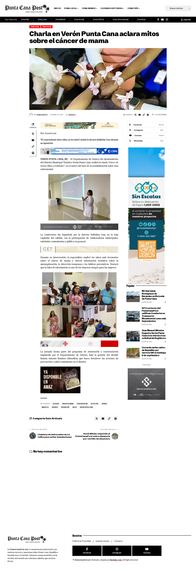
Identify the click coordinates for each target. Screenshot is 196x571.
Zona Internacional (120, 19)
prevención (65, 407)
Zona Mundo (60, 19)
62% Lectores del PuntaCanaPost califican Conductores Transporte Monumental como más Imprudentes (154, 314)
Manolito (45, 407)
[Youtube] (146, 135)
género (104, 403)
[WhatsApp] (146, 140)
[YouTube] (162, 19)
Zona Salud (46, 26)
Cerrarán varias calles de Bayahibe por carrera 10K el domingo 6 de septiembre (154, 351)
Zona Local (42, 19)
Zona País (25, 19)
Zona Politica (98, 19)
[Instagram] (167, 19)
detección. (95, 403)
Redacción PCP (42, 114)
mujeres (55, 407)
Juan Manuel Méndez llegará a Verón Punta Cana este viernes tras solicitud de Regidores (154, 334)
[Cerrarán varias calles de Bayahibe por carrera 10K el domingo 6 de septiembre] (133, 353)
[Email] (139, 115)
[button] (146, 8)
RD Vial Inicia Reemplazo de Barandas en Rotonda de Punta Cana (153, 295)
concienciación (82, 403)
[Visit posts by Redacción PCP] (31, 114)
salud (74, 407)
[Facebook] (158, 19)
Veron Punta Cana (86, 407)
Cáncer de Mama (68, 403)
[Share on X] (135, 115)
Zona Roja (141, 19)
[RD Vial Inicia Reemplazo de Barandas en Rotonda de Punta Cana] (133, 296)
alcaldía (56, 403)
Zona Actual (79, 19)
